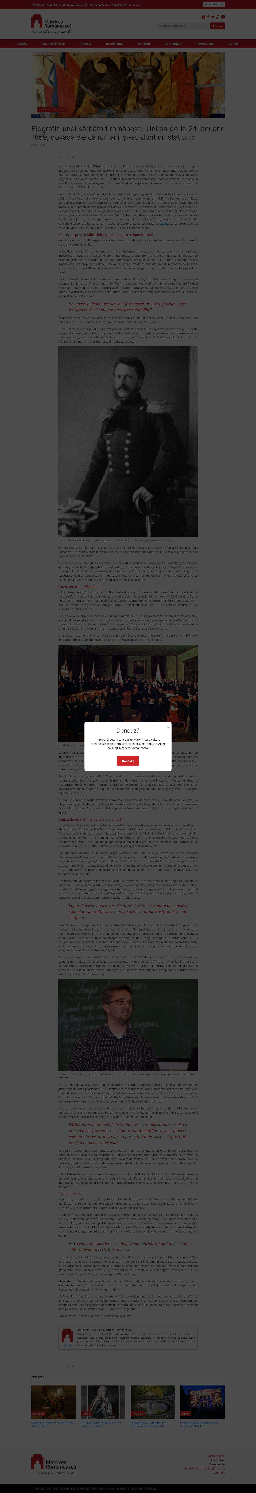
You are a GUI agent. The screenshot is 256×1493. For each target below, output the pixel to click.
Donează (128, 761)
